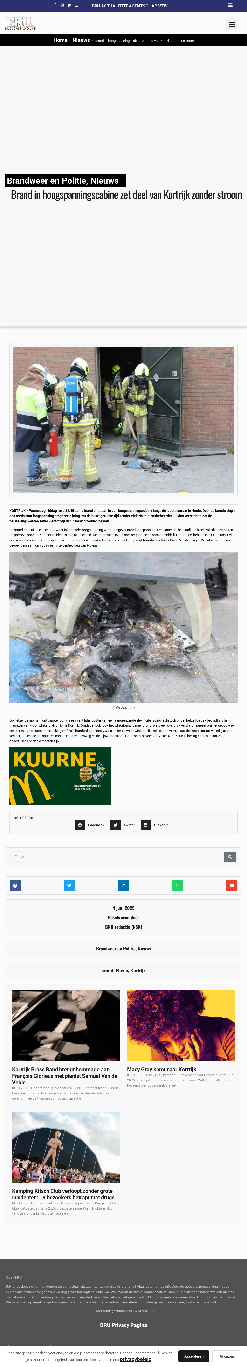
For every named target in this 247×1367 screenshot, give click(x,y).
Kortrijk (138, 970)
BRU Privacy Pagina (123, 1325)
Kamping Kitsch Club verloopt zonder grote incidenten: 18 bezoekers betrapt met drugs (63, 1194)
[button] (230, 5)
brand (107, 970)
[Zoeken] (230, 857)
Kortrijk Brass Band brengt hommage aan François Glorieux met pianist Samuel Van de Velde (64, 1076)
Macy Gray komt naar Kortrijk (161, 1069)
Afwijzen (227, 1356)
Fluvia (122, 970)
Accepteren (194, 1356)
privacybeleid (135, 1359)
